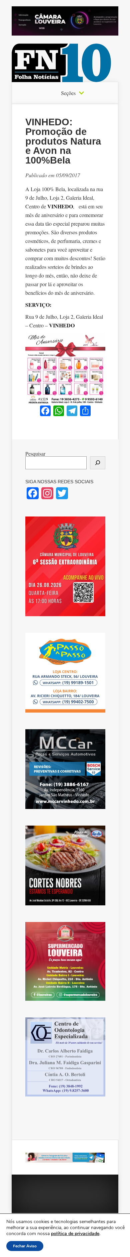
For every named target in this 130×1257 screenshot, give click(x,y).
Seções (68, 93)
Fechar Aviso (25, 1246)
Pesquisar (35, 453)
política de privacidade (75, 1233)
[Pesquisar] (97, 462)
